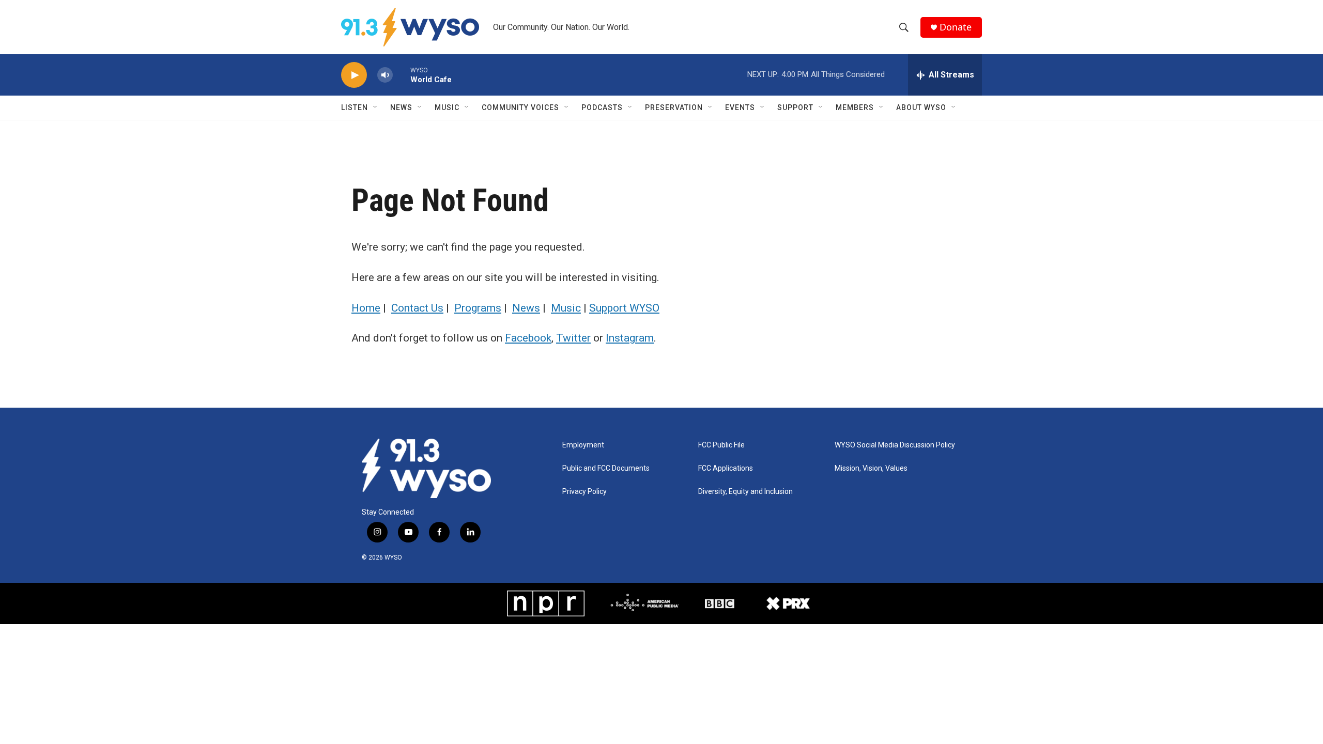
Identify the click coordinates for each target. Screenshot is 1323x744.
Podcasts (602, 107)
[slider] (401, 74)
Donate (956, 27)
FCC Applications (725, 468)
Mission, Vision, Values (871, 468)
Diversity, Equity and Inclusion (745, 491)
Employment (583, 445)
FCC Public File (721, 445)
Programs (477, 308)
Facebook (528, 338)
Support (795, 107)
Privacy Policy (584, 491)
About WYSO (921, 107)
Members (855, 107)
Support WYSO (624, 308)
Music (447, 107)
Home (365, 308)
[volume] (385, 75)
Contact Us (417, 308)
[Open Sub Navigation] (376, 107)
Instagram (630, 338)
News (401, 107)
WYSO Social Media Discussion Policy (895, 445)
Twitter (573, 338)
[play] (354, 75)
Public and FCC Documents (606, 468)
